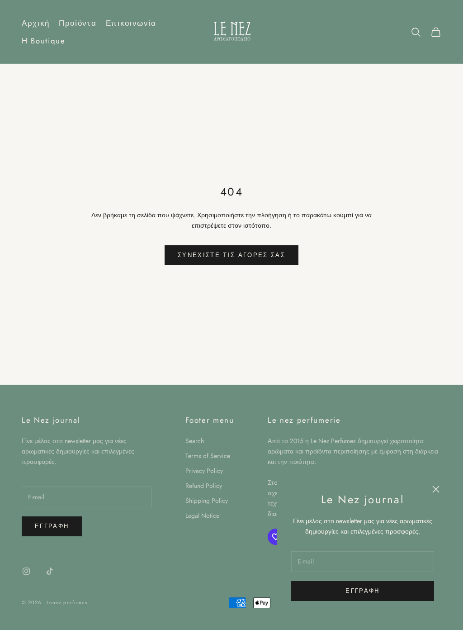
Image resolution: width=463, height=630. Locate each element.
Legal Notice (202, 515)
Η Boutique (44, 40)
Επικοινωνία (131, 23)
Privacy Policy (204, 470)
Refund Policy (203, 485)
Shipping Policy (206, 500)
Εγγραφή (362, 591)
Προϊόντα (77, 23)
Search (194, 440)
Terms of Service (207, 455)
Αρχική (36, 23)
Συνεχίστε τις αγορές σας (231, 255)
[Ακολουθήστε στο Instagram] (26, 571)
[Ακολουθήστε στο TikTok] (49, 571)
